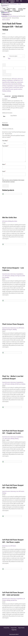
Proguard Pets (14, 627)
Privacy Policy (6, 627)
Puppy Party (14, 629)
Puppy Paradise (21, 627)
